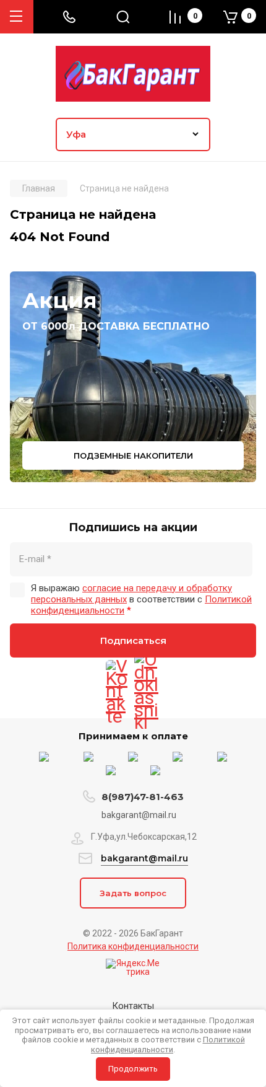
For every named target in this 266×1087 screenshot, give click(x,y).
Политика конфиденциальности (133, 946)
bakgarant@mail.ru (144, 858)
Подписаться (133, 640)
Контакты (133, 1005)
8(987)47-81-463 (142, 797)
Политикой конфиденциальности (168, 1044)
